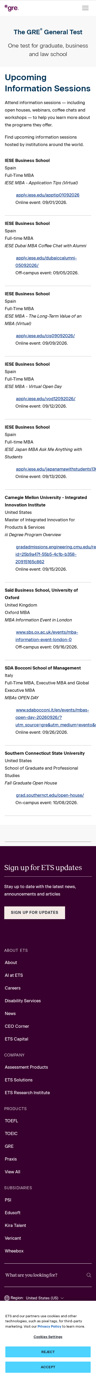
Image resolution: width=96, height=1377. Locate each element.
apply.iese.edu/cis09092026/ (45, 335)
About (11, 962)
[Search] (89, 1275)
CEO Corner (17, 1026)
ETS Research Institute (27, 1092)
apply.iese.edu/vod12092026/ (45, 398)
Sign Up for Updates (34, 912)
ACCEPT (48, 1367)
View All (12, 1171)
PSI (8, 1200)
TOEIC (11, 1133)
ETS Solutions (19, 1079)
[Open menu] (86, 8)
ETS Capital (16, 1039)
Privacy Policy (49, 1326)
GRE (9, 1146)
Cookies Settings (48, 1337)
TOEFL (11, 1120)
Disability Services (23, 1000)
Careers (13, 988)
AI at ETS (14, 975)
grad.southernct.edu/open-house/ (50, 795)
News (10, 1013)
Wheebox (14, 1251)
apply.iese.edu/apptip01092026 (47, 195)
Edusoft (13, 1212)
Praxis (11, 1159)
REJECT (48, 1352)
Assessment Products (26, 1067)
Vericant (13, 1238)
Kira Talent (15, 1225)
